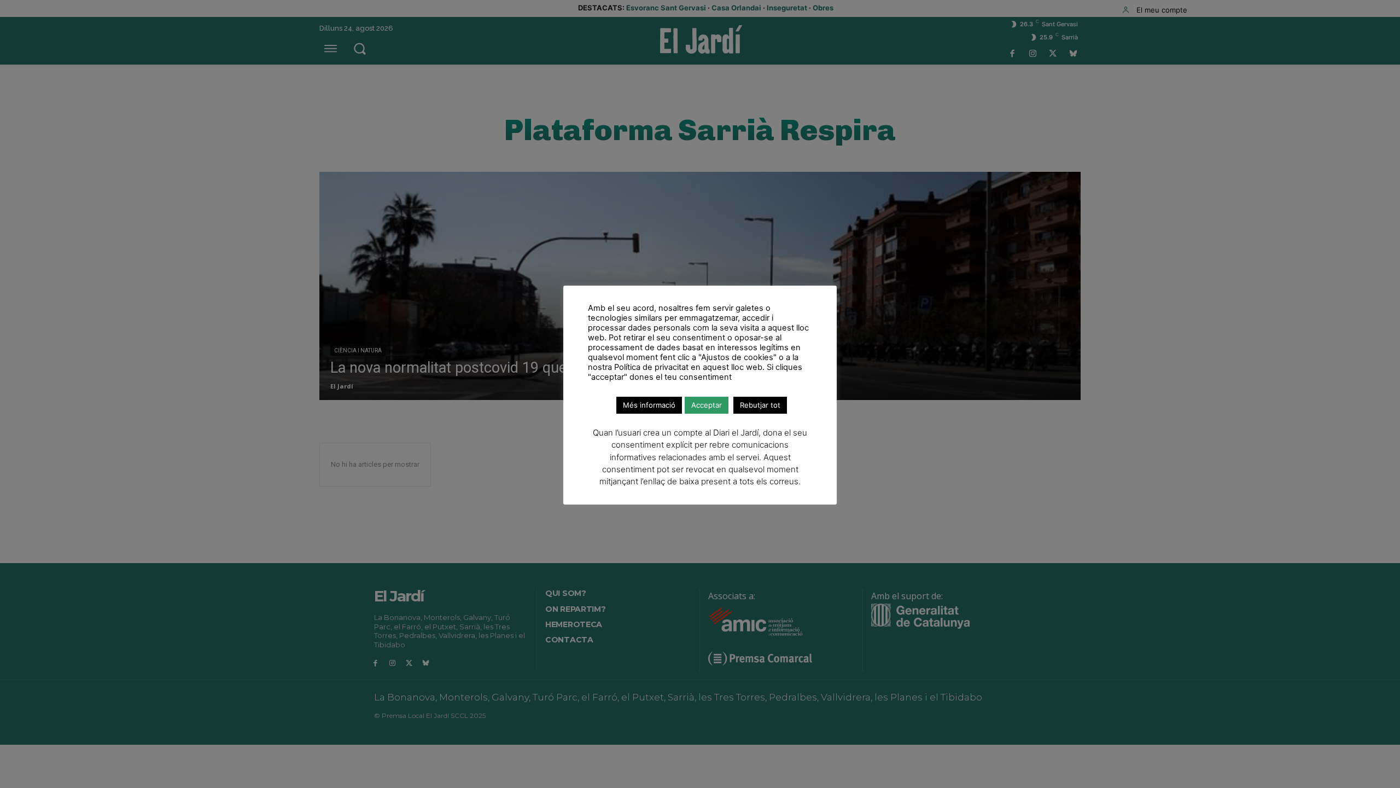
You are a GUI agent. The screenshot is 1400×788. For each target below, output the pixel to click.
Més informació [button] (649, 405)
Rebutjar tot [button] (760, 405)
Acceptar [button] (706, 405)
